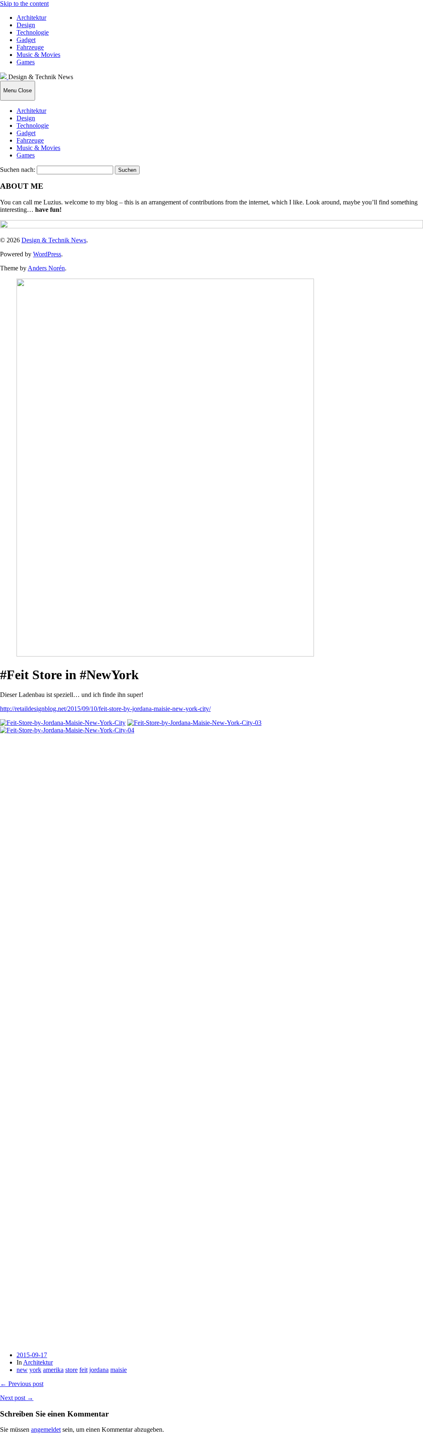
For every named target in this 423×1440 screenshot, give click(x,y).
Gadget (26, 39)
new (22, 1369)
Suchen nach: (17, 169)
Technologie (33, 32)
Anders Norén (46, 268)
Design (26, 24)
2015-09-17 (32, 1354)
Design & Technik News (53, 240)
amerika (53, 1369)
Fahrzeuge (30, 47)
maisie (118, 1369)
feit (83, 1369)
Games (26, 62)
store (71, 1369)
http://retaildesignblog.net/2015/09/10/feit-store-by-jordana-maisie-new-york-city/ (105, 708)
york (35, 1369)
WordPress (47, 254)
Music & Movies (38, 54)
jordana (99, 1369)
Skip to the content (24, 3)
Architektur (31, 17)
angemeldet (46, 1429)
